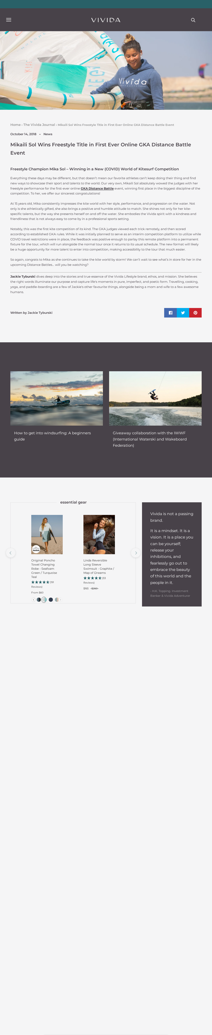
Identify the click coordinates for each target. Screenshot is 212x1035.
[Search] (193, 20)
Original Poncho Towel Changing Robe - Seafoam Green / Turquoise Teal (44, 569)
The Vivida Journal (39, 125)
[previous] (10, 552)
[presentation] (33, 599)
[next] (135, 552)
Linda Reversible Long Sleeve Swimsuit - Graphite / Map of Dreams (98, 567)
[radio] (38, 600)
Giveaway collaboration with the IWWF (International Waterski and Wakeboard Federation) (150, 439)
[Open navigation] (8, 19)
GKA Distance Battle (97, 188)
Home (15, 125)
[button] (47, 585)
